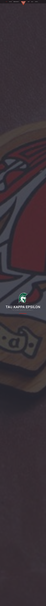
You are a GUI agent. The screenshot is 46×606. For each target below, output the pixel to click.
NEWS (28, 1)
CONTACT (36, 1)
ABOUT (32, 1)
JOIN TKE (10, 1)
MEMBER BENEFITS (16, 1)
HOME (6, 1)
